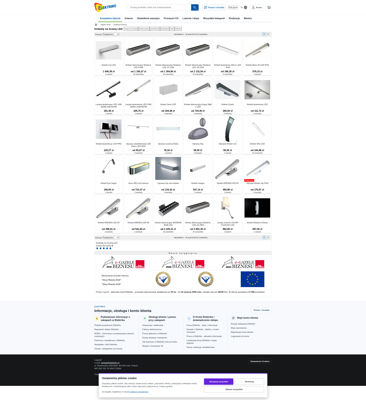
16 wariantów (168, 232)
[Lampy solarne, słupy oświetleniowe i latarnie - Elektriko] (105, 7)
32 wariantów (257, 153)
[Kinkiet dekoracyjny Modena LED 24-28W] (198, 208)
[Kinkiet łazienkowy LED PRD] (109, 129)
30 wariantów (138, 74)
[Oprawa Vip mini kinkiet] (168, 169)
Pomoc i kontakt (261, 310)
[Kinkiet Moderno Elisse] (257, 208)
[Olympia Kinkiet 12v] (227, 129)
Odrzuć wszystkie (234, 389)
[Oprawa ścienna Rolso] (168, 129)
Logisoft (105, 292)
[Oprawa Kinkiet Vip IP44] (257, 169)
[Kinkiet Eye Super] (109, 169)
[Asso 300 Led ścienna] (138, 169)
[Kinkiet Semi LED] (168, 90)
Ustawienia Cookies (260, 361)
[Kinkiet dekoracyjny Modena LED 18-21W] (198, 50)
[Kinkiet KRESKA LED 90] (138, 208)
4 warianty (168, 114)
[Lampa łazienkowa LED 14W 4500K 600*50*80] (109, 90)
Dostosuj (249, 381)
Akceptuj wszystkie (218, 381)
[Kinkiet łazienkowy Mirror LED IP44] (227, 50)
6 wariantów (227, 74)
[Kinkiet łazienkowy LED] (257, 90)
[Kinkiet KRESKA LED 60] (109, 208)
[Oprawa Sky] (198, 129)
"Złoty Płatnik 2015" (111, 280)
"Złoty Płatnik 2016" (111, 284)
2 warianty (257, 114)
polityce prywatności (139, 392)
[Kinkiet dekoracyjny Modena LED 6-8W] (138, 50)
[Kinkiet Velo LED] (257, 129)
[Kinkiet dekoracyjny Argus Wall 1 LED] (198, 90)
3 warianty (228, 114)
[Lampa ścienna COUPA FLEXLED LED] (227, 208)
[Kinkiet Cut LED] (109, 50)
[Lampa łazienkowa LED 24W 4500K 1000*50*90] (138, 90)
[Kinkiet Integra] (198, 169)
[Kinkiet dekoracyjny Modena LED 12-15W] (168, 50)
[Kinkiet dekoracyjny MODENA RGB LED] (168, 208)
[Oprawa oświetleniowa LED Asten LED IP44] (138, 129)
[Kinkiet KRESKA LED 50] (227, 169)
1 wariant (108, 74)
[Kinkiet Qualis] (227, 90)
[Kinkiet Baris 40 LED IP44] (257, 50)
